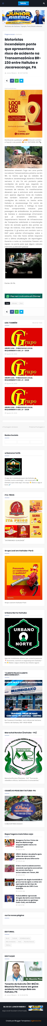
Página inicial (9, 34)
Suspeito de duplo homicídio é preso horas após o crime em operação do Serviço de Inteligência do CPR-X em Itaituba (29, 884)
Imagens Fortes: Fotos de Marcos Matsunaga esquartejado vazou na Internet (27, 843)
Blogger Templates (22, 1021)
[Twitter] (21, 81)
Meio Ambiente (10, 942)
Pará (21, 303)
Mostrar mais (37, 323)
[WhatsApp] (17, 81)
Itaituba (19, 34)
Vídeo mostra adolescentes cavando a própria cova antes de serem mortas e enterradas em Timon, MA (29, 869)
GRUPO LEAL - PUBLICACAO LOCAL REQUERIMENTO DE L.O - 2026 (19, 349)
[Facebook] (12, 81)
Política (8, 945)
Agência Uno (36, 1021)
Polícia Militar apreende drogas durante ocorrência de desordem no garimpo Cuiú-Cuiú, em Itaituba (28, 899)
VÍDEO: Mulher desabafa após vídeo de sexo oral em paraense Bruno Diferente (29, 856)
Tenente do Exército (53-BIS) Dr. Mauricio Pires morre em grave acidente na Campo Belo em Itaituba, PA (22, 988)
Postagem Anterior (10, 427)
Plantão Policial (29, 942)
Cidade (14, 938)
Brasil (7, 938)
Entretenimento (25, 938)
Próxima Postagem (36, 427)
